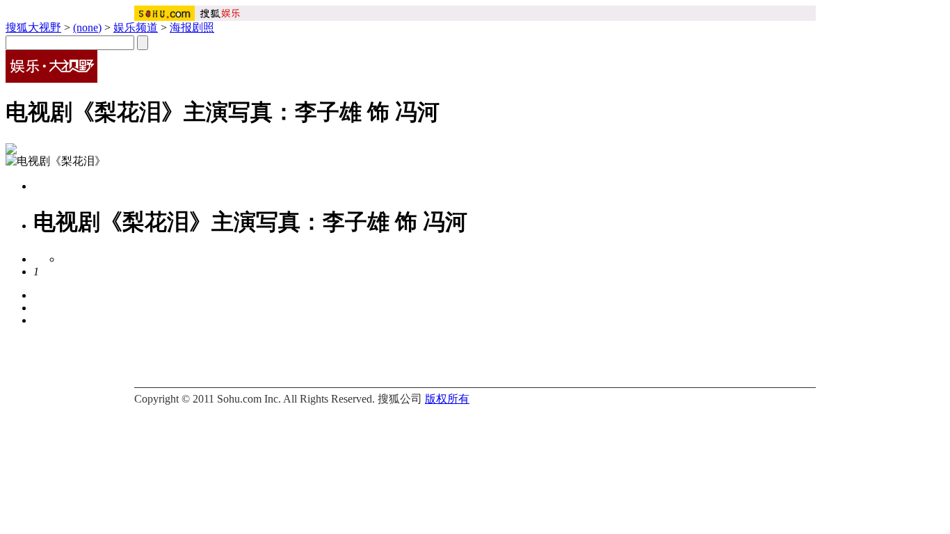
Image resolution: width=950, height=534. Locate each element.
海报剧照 (192, 27)
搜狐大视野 (33, 27)
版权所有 (447, 399)
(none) (87, 27)
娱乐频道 (135, 27)
